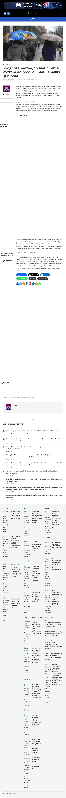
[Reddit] (23, 283)
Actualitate (7, 64)
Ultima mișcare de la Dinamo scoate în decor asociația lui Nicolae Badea (16, 515)
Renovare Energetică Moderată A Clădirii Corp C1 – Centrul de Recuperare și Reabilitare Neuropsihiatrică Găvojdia (37, 692)
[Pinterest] (30, 283)
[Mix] (36, 283)
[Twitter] (20, 283)
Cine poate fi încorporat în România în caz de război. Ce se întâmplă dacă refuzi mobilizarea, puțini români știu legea (36, 655)
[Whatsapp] (39, 283)
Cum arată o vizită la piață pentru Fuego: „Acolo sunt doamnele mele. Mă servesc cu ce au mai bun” (57, 564)
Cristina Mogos (9, 79)
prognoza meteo (24, 397)
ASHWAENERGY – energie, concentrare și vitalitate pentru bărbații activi (53, 633)
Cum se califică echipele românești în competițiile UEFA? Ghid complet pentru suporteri (16, 542)
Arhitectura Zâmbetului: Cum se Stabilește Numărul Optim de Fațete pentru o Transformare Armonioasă (36, 573)
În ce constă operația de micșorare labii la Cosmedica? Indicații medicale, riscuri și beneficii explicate (53, 644)
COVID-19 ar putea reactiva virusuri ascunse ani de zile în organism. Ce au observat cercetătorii (37, 517)
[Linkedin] (27, 283)
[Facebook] (17, 283)
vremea (31, 397)
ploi (18, 397)
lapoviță (14, 397)
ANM (9, 397)
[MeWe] (33, 283)
